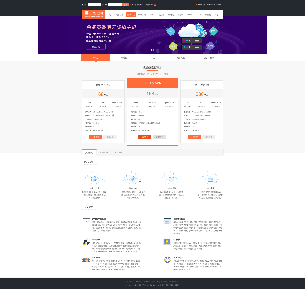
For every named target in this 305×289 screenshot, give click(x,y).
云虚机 (208, 14)
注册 (131, 4)
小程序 (180, 14)
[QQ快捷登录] (154, 5)
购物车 (201, 4)
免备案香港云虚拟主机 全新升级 (152, 35)
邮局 (200, 14)
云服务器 (142, 14)
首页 (110, 14)
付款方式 (147, 282)
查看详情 (110, 137)
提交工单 (155, 282)
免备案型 (186, 58)
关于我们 (130, 282)
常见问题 (119, 152)
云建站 (171, 14)
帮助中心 (219, 4)
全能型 (129, 58)
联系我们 (138, 282)
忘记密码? (139, 4)
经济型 (95, 57)
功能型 (158, 58)
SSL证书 (190, 14)
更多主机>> (209, 57)
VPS (151, 14)
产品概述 (89, 152)
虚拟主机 (131, 14)
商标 (216, 14)
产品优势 (104, 152)
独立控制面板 (173, 282)
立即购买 (95, 137)
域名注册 (119, 14)
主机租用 (161, 14)
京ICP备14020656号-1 (173, 285)
